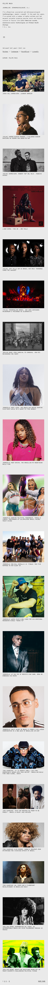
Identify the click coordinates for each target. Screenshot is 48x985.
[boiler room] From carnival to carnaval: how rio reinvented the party (21, 353)
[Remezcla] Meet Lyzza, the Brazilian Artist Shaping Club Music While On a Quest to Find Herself (23, 408)
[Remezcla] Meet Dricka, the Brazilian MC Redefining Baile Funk (23, 463)
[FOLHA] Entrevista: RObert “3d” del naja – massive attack (22, 174)
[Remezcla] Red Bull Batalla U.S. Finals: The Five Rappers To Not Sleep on (22, 564)
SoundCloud (25, 51)
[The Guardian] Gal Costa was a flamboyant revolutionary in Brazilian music (19, 886)
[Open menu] (4, 37)
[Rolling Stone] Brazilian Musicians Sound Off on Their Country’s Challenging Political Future (21, 970)
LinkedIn (35, 51)
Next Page (41, 981)
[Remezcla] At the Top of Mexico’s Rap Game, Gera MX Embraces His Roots (23, 675)
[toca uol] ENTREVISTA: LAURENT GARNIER (17, 93)
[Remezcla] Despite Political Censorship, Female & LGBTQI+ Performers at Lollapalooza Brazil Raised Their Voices (22, 519)
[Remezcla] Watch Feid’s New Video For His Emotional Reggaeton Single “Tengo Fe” (23, 620)
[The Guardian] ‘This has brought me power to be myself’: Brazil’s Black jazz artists (21, 811)
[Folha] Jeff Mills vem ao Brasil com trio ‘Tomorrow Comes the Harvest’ (23, 269)
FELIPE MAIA (8, 3)
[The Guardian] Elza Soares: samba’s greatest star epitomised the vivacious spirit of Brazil (22, 850)
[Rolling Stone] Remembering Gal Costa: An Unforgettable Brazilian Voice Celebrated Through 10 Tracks (23, 928)
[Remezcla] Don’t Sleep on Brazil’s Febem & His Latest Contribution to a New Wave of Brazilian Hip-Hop (23, 730)
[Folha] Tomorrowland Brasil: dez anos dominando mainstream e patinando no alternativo (21, 310)
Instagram (14, 51)
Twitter (5, 51)
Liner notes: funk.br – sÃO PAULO (15, 229)
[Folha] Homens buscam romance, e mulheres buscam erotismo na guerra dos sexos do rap (21, 137)
